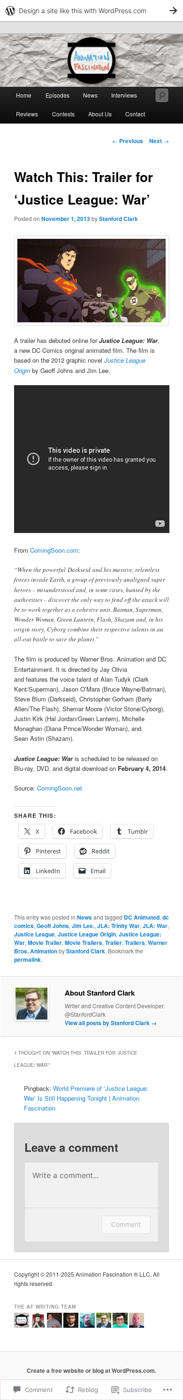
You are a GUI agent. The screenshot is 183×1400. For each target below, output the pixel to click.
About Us (100, 114)
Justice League (34, 934)
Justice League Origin (87, 934)
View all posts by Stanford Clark (111, 1023)
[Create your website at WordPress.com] (91, 10)
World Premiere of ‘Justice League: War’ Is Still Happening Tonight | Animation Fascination (86, 1098)
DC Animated (142, 917)
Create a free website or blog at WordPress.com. (91, 1370)
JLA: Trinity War (118, 925)
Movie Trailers (83, 942)
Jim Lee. (83, 925)
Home (23, 95)
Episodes (57, 95)
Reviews (27, 114)
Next (159, 141)
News (90, 95)
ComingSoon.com (54, 550)
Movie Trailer (45, 942)
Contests (63, 114)
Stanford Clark (118, 218)
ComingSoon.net (59, 788)
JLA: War (155, 925)
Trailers (135, 942)
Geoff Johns (53, 925)
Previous (127, 141)
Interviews (124, 95)
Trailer (113, 942)
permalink (27, 959)
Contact (135, 114)
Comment (126, 1224)
